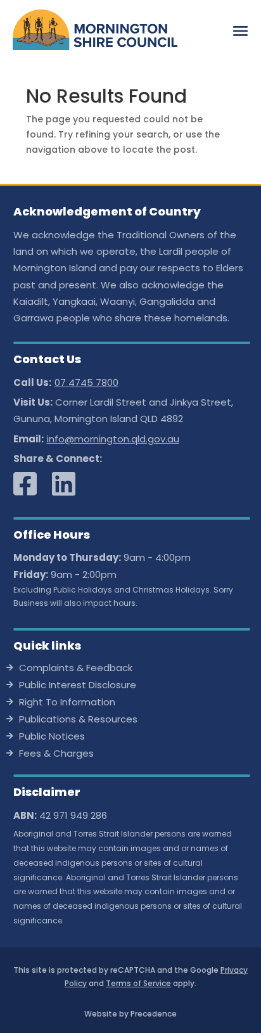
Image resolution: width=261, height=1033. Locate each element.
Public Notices (52, 737)
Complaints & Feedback (75, 669)
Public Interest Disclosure (77, 686)
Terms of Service (138, 983)
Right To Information (67, 703)
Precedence (153, 1013)
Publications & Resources (78, 720)
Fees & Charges (56, 754)
